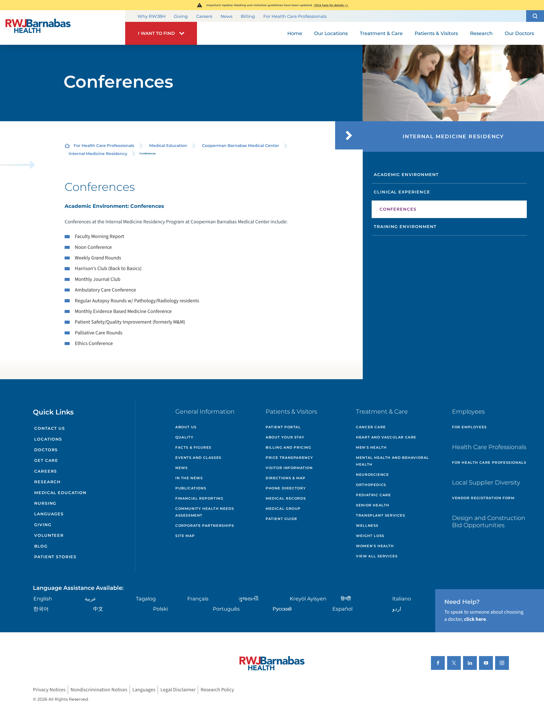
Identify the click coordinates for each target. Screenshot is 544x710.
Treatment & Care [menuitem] (381, 33)
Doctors (46, 449)
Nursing (45, 503)
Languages (49, 513)
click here (475, 619)
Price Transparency (289, 458)
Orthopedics (371, 485)
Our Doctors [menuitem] (519, 33)
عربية (90, 599)
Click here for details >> (331, 5)
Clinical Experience (402, 191)
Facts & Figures (193, 447)
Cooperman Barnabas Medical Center (240, 145)
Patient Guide (282, 519)
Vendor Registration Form (483, 498)
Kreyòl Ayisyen (308, 599)
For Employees (469, 427)
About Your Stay (285, 437)
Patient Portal (283, 427)
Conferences (398, 209)
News (226, 16)
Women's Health (375, 546)
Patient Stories (55, 556)
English (42, 599)
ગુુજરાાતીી (248, 599)
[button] (535, 16)
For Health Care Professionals (295, 16)
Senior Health (372, 505)
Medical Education (168, 145)
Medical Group (283, 509)
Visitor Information (289, 468)
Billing (248, 16)
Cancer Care (371, 427)
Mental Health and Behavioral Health (392, 461)
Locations (48, 439)
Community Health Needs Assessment (204, 512)
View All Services (377, 556)
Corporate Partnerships (204, 526)
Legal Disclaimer (178, 690)
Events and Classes (198, 458)
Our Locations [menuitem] (331, 33)
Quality (184, 437)
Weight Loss (370, 536)
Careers (204, 16)
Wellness (367, 526)
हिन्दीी (346, 599)
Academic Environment (406, 174)
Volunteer (49, 535)
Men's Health (371, 447)
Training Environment (405, 226)
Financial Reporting (199, 498)
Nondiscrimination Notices (99, 690)
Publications (190, 488)
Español (342, 609)
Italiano (401, 599)
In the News (189, 478)
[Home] (62, 27)
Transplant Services (380, 515)
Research (47, 481)
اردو (396, 609)
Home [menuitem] (294, 33)
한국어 (41, 609)
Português (226, 609)
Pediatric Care (373, 495)
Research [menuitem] (481, 33)
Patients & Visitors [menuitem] (436, 33)
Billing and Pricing (288, 447)
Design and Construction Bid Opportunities (488, 521)
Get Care (46, 460)
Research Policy (217, 690)
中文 (98, 609)
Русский (282, 609)
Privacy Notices (49, 690)
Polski (160, 609)
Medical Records (286, 498)
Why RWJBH (151, 16)
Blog (40, 546)
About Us (186, 427)
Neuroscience (372, 475)
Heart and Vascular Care (386, 437)
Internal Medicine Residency (98, 153)
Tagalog (146, 599)
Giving (181, 16)
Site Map (185, 536)
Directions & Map (286, 478)
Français (197, 599)
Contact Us (49, 428)
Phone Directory (286, 488)
